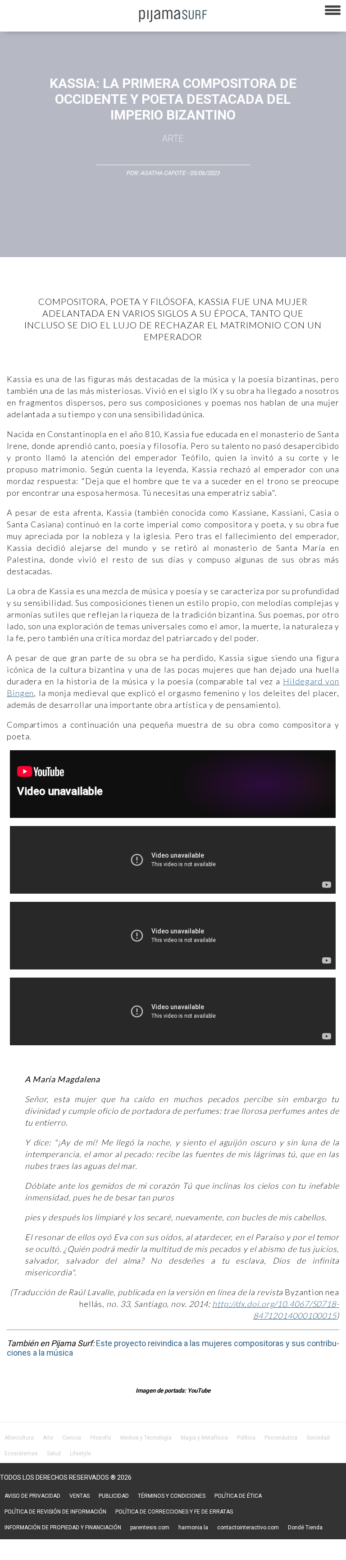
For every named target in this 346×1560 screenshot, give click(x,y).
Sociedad (318, 1438)
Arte (173, 138)
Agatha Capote (162, 173)
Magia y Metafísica (204, 1438)
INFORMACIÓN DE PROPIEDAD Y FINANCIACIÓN (63, 1527)
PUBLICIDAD (114, 1496)
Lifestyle (80, 1453)
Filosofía (100, 1438)
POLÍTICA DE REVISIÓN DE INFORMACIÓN (55, 1512)
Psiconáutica (280, 1438)
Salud (54, 1453)
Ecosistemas (21, 1453)
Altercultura (19, 1438)
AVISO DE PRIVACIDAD (32, 1496)
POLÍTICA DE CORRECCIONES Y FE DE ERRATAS (174, 1512)
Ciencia (71, 1438)
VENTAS (79, 1496)
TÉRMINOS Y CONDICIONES (171, 1496)
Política (246, 1438)
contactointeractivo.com (248, 1527)
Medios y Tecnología (146, 1438)
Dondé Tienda (305, 1527)
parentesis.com (149, 1527)
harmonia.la (193, 1527)
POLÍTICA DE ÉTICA (238, 1496)
